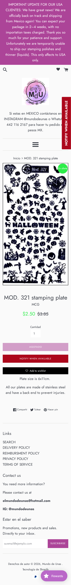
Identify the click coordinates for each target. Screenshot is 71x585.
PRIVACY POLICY (15, 458)
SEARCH (9, 442)
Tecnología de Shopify (36, 569)
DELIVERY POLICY (16, 447)
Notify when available (35, 358)
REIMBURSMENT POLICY (21, 453)
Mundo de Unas (52, 564)
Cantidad (35, 327)
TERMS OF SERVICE (18, 464)
